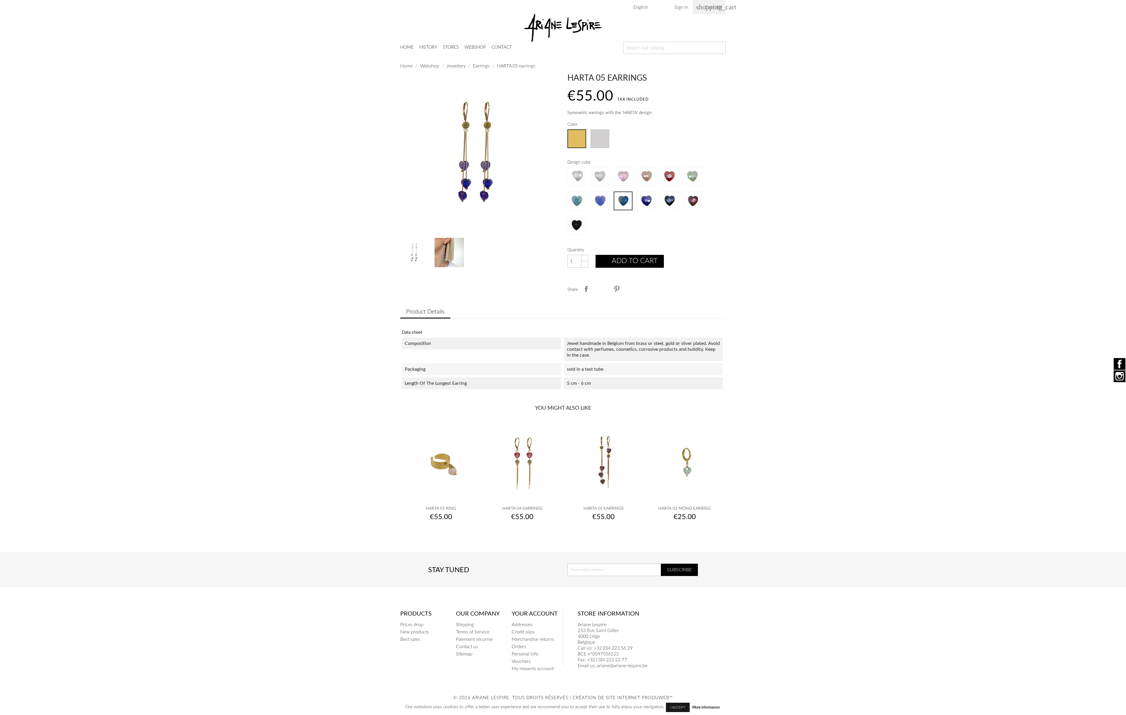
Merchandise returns (533, 639)
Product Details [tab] (425, 312)
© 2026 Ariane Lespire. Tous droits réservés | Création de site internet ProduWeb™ (563, 698)
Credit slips (523, 632)
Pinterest (617, 289)
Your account (535, 614)
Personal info (525, 654)
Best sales (410, 639)
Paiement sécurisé (474, 639)
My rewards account (533, 668)
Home (407, 47)
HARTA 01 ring (441, 508)
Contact (501, 47)
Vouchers (521, 661)
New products (414, 632)
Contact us (467, 646)
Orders (519, 646)
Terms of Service (472, 632)
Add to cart (630, 261)
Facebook (1119, 364)
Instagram (1119, 376)
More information (706, 707)
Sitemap (464, 654)
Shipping (465, 624)
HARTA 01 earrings (603, 508)
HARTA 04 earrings (522, 508)
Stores (451, 47)
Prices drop (411, 624)
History (428, 47)
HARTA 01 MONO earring (684, 508)
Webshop (475, 47)
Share (586, 289)
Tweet (601, 289)
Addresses (522, 624)
